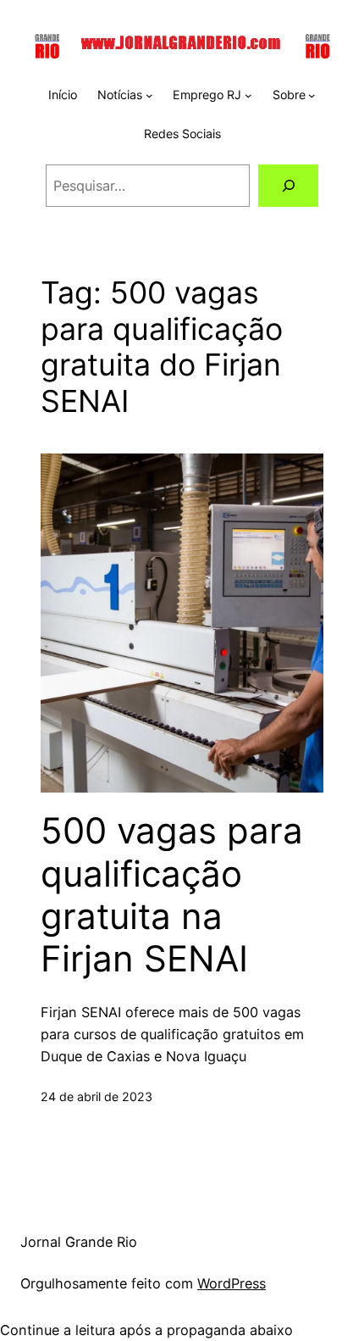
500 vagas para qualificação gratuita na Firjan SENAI (172, 895)
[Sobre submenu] (312, 95)
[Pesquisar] (288, 185)
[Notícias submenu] (149, 95)
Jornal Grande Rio (78, 1241)
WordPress (231, 1283)
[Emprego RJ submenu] (248, 95)
